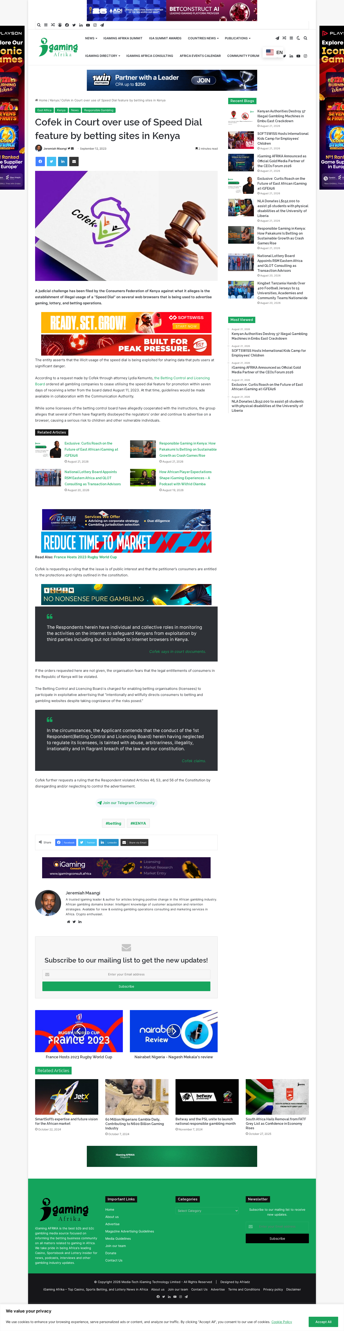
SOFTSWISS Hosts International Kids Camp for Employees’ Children (282, 138)
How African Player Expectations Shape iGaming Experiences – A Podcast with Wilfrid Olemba (185, 478)
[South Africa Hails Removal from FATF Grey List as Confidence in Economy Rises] (277, 1097)
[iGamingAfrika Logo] (58, 48)
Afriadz (245, 1282)
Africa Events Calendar (200, 56)
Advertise (112, 1224)
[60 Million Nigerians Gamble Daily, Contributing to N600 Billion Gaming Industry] (136, 1097)
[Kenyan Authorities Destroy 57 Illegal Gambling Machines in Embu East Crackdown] (241, 117)
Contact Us (113, 1260)
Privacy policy (273, 1289)
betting (114, 823)
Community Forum (243, 56)
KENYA (139, 823)
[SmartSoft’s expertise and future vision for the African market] (66, 1097)
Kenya (54, 100)
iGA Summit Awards (165, 38)
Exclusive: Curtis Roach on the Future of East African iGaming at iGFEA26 (91, 449)
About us (112, 1217)
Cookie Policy (281, 1322)
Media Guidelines (118, 1238)
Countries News (202, 38)
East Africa (44, 110)
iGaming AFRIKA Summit (123, 38)
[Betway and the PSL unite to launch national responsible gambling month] (207, 1097)
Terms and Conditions (244, 1289)
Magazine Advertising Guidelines (129, 1231)
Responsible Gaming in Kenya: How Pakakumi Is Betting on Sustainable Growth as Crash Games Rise (188, 449)
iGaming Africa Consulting (149, 56)
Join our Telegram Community (129, 803)
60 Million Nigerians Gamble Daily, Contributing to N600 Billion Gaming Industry (134, 1124)
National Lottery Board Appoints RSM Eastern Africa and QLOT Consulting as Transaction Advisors (93, 478)
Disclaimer (293, 1289)
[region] (172, 1317)
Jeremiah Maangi (55, 148)
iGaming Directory (101, 56)
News (89, 38)
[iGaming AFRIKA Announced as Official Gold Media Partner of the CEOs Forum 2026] (241, 162)
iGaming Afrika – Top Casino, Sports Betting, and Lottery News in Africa (95, 1289)
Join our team (115, 1246)
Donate (110, 1253)
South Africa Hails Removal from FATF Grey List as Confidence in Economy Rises (276, 1123)
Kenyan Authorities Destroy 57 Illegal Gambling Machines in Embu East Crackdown (281, 116)
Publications (236, 38)
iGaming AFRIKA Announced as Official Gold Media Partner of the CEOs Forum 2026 (281, 161)
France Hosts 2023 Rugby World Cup (85, 557)
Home (43, 100)
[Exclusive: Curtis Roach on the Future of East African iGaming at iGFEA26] (48, 449)
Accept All (323, 1322)
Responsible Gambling (98, 110)
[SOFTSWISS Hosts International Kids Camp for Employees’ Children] (241, 140)
